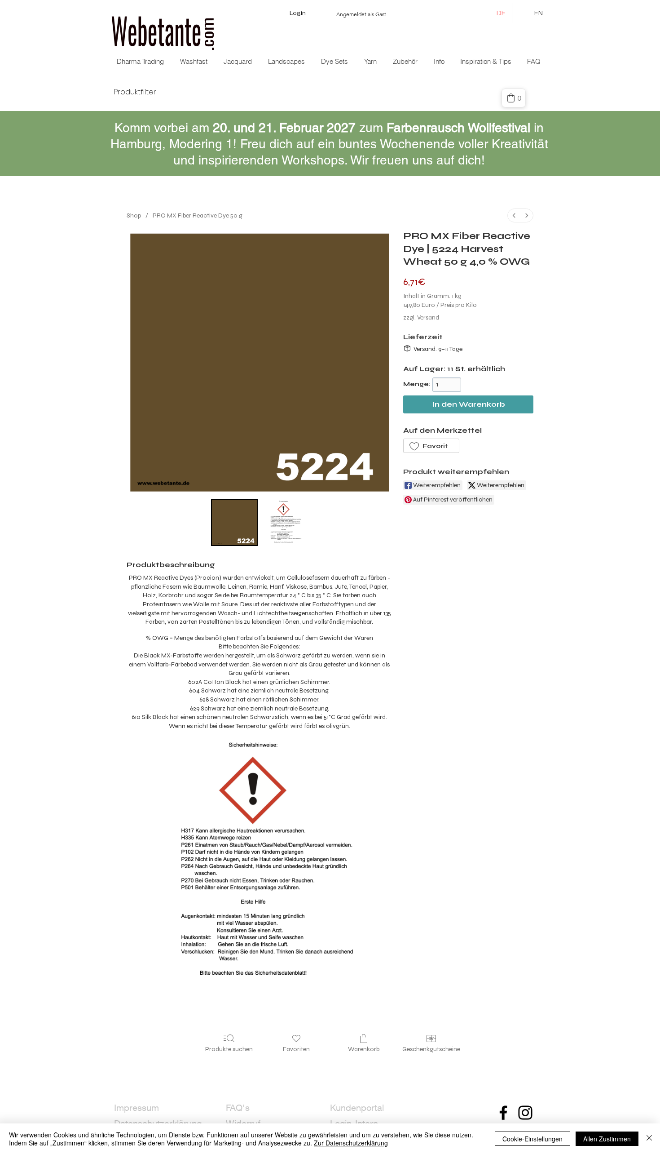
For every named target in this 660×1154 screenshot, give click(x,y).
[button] (238, 61)
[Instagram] (525, 1112)
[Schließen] (649, 1139)
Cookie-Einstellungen (532, 1138)
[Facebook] (503, 1112)
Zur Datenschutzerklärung (351, 1142)
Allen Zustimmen (607, 1138)
